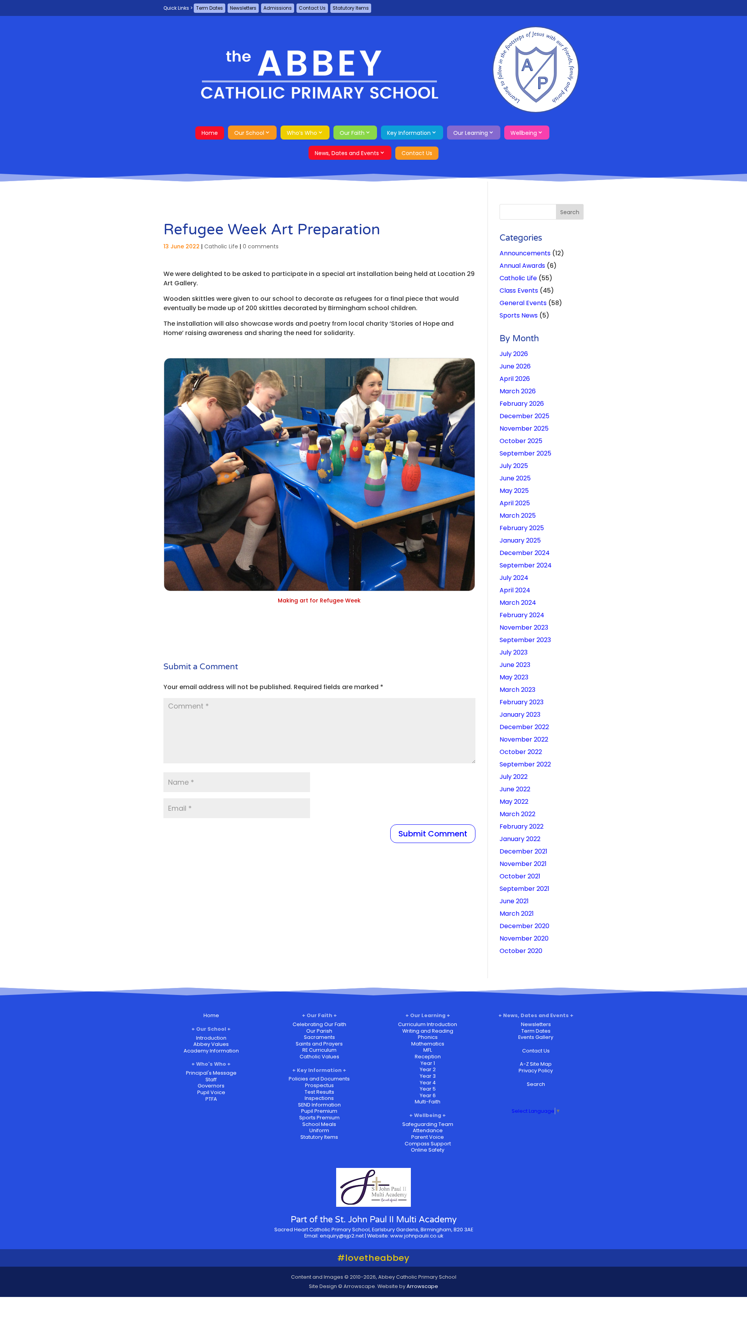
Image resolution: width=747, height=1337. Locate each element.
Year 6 (428, 1095)
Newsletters (243, 8)
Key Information (409, 133)
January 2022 (520, 838)
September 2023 (525, 639)
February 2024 (522, 615)
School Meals (319, 1124)
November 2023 (524, 627)
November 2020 (524, 938)
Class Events (519, 290)
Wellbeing (523, 133)
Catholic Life (221, 246)
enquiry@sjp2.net (342, 1235)
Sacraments (319, 1037)
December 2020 (524, 926)
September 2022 (525, 764)
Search (536, 1084)
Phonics (428, 1037)
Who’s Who (302, 133)
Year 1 (428, 1063)
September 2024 (526, 565)
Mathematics (427, 1043)
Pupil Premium (319, 1111)
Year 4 (428, 1082)
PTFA (211, 1099)
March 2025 (518, 515)
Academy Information (211, 1050)
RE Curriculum (319, 1050)
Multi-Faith (427, 1101)
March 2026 (518, 391)
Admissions (277, 8)
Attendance (428, 1130)
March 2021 (517, 913)
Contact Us (312, 8)
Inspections (319, 1098)
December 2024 (525, 552)
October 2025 (521, 440)
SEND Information (319, 1104)
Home (210, 133)
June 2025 (515, 478)
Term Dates (209, 8)
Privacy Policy (536, 1070)
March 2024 (518, 602)
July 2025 (514, 465)
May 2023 (514, 677)
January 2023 (520, 714)
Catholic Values (319, 1056)
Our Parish (319, 1031)
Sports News (519, 315)
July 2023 (514, 652)
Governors (211, 1085)
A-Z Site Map (536, 1064)
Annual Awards (522, 265)
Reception (428, 1056)
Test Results (319, 1092)
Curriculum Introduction (427, 1024)
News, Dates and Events (347, 153)
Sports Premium (319, 1117)
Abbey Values (211, 1044)
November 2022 (524, 739)
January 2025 (520, 540)
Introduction (211, 1038)
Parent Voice (427, 1137)
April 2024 (515, 590)
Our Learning (470, 133)
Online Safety (427, 1150)
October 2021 (520, 876)
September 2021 (524, 888)
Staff (211, 1079)
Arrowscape (422, 1286)
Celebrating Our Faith (319, 1024)
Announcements (525, 253)
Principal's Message (211, 1073)
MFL (427, 1050)
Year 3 (428, 1076)
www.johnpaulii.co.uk (416, 1235)
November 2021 (523, 863)
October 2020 (521, 950)
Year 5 (428, 1089)
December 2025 (524, 416)
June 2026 (515, 366)
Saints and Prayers (319, 1043)
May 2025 (514, 490)
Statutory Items (351, 8)
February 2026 (522, 403)
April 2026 (515, 378)
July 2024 (514, 577)
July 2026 (514, 353)
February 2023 (522, 702)
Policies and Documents (319, 1078)
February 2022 (522, 826)
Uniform (319, 1130)
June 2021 (514, 901)
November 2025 (524, 428)
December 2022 (524, 727)
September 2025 (525, 453)
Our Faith (352, 133)
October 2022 (521, 751)
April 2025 (515, 503)
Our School (249, 133)
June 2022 (515, 789)
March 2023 (517, 689)
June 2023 (515, 664)
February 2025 (522, 528)
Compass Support (428, 1143)
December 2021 (523, 851)
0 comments (261, 246)
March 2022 (517, 814)
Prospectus (319, 1085)
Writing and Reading (427, 1031)
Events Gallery (535, 1037)
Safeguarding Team (427, 1124)
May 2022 (514, 801)
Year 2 (428, 1069)
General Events (523, 302)
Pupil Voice (211, 1092)
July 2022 (514, 776)
